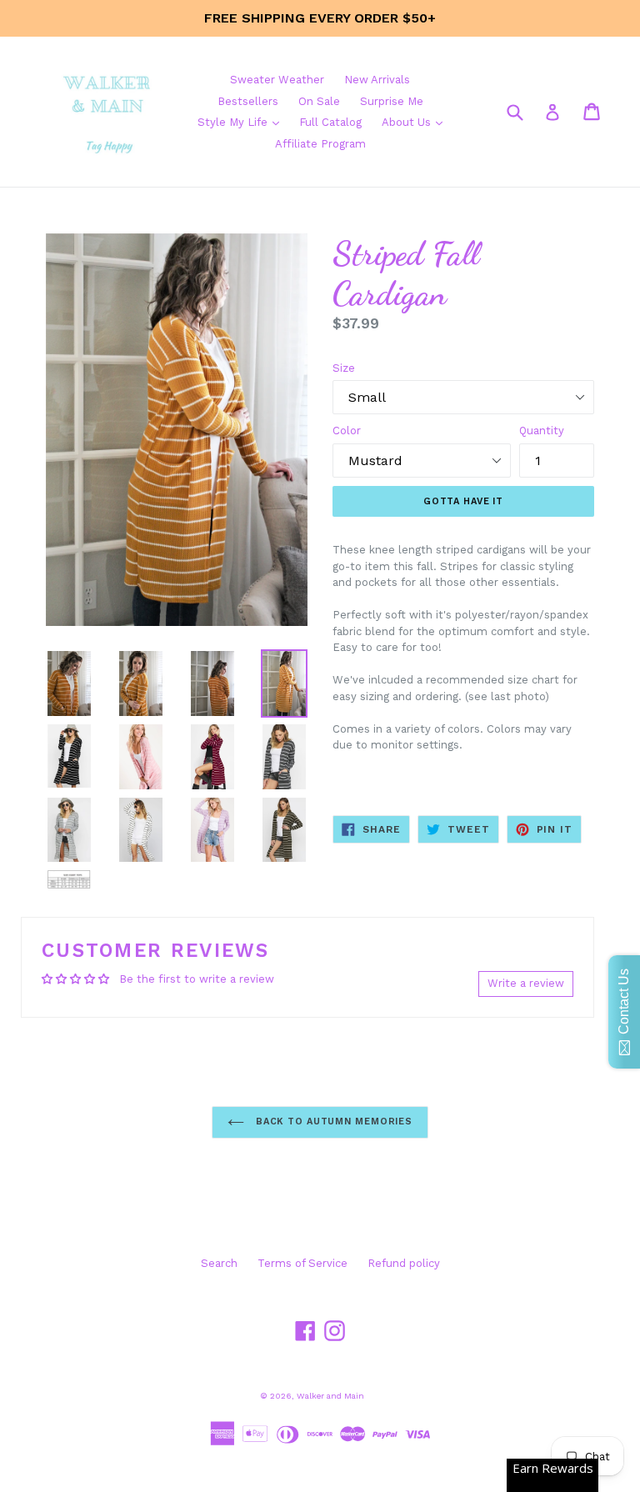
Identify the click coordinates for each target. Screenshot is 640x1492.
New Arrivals (377, 79)
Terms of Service (303, 1263)
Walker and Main (330, 1395)
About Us (416, 121)
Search (219, 1263)
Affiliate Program (320, 144)
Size (343, 368)
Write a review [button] (526, 983)
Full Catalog (330, 122)
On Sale (319, 101)
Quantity (541, 430)
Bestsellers (248, 101)
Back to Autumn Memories (332, 1121)
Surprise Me (391, 101)
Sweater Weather (277, 79)
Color (346, 430)
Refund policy (404, 1263)
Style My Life (243, 121)
